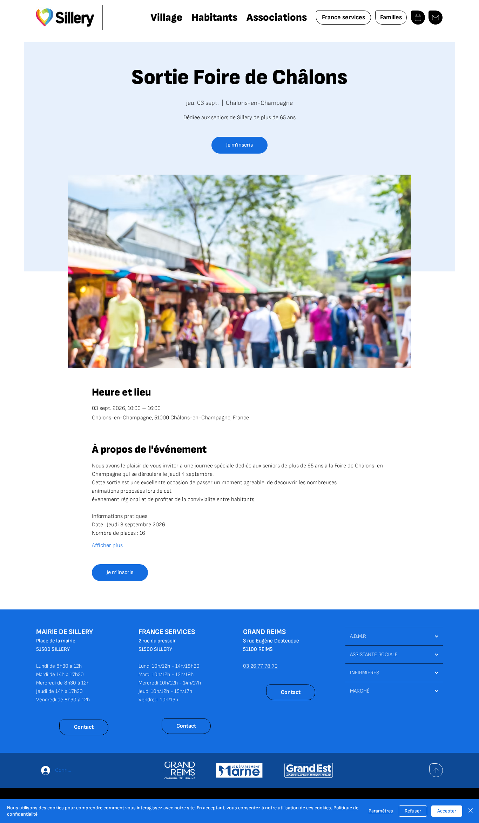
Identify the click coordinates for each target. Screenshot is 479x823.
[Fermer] (470, 811)
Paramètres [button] (381, 811)
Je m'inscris (239, 145)
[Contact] (436, 18)
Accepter (446, 811)
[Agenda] (418, 18)
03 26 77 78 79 (260, 666)
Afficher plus (107, 545)
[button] (166, 17)
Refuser (413, 811)
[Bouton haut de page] (436, 770)
